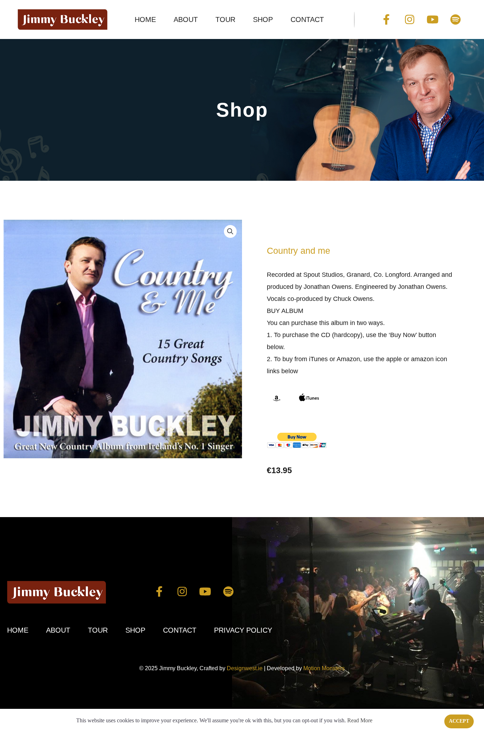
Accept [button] (459, 721)
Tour (225, 19)
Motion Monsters (324, 668)
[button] (230, 231)
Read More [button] (359, 720)
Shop (263, 19)
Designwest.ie (245, 668)
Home (145, 19)
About (186, 19)
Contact (307, 19)
